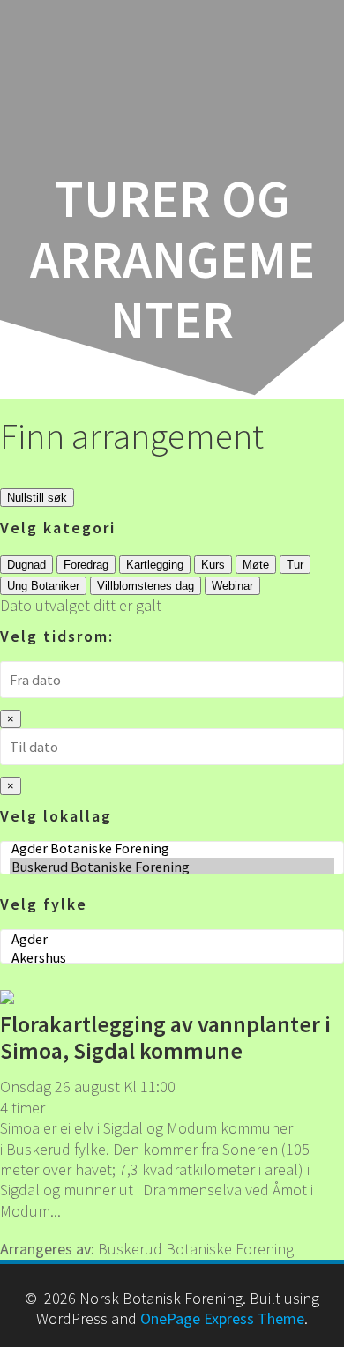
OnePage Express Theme (222, 1318)
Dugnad (26, 564)
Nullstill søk (37, 497)
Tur (295, 564)
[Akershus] (172, 958)
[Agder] (172, 939)
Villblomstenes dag (145, 585)
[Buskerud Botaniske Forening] (172, 867)
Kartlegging (154, 564)
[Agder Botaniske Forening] (172, 848)
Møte (256, 564)
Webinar (232, 585)
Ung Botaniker (43, 585)
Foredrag (86, 564)
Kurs (213, 564)
